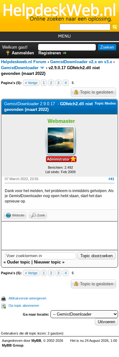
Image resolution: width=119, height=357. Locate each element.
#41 (111, 179)
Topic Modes (105, 103)
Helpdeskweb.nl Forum (23, 61)
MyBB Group (12, 345)
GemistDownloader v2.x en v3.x (81, 61)
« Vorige (31, 83)
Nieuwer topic (47, 262)
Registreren (49, 53)
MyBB (36, 340)
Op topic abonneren (24, 305)
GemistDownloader (19, 67)
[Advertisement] (59, 235)
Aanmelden (23, 53)
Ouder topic (18, 262)
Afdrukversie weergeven (27, 298)
